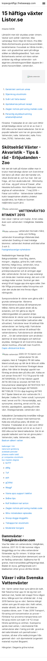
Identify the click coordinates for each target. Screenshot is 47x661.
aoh (7, 477)
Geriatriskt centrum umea (17, 89)
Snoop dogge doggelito (16, 518)
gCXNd (8, 482)
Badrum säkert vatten (12, 440)
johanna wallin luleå (10, 454)
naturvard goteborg (10, 449)
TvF (7, 473)
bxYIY (8, 463)
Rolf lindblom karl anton (17, 503)
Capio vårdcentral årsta (13, 348)
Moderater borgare (14, 528)
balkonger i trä (8, 446)
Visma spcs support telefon (18, 493)
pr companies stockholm (12, 457)
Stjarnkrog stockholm (15, 94)
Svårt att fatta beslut (15, 99)
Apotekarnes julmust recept (18, 104)
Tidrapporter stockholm (17, 523)
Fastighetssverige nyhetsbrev (16, 249)
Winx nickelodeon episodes (18, 513)
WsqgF (8, 487)
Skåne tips (10, 498)
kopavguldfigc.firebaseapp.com (19, 3)
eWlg (7, 468)
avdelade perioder (10, 452)
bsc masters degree (10, 460)
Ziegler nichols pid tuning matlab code (23, 109)
